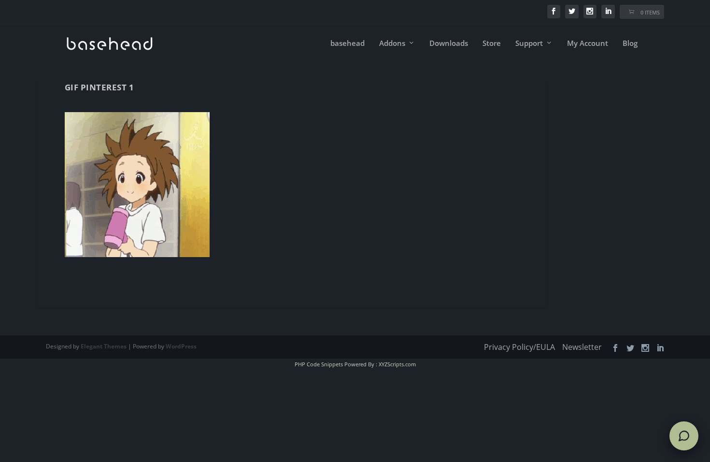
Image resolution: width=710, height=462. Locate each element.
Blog (630, 43)
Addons (392, 43)
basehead (347, 43)
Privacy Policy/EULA (519, 347)
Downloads (448, 43)
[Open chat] (683, 435)
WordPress (181, 346)
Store (492, 43)
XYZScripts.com (397, 364)
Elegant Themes (104, 346)
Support (529, 43)
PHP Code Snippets (319, 364)
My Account (587, 43)
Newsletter (582, 347)
